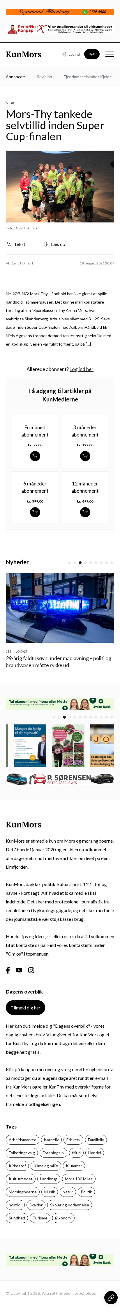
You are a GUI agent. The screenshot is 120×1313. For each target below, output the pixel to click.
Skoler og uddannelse (69, 1204)
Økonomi (63, 1217)
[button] (69, 562)
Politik (86, 1191)
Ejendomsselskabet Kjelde (81, 76)
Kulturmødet (21, 1178)
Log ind (74, 54)
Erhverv (73, 1139)
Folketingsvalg (22, 1152)
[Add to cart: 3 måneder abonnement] (85, 456)
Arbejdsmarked (22, 1139)
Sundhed (17, 1217)
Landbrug (48, 1178)
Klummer (74, 1165)
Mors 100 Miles (79, 1178)
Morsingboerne (23, 1191)
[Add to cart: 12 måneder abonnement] (85, 512)
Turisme (40, 1217)
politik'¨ (15, 1204)
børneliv (51, 1139)
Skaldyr (36, 1204)
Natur (68, 1191)
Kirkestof (17, 1165)
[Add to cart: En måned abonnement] (35, 456)
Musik (49, 1191)
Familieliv (96, 1139)
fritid (76, 1152)
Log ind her (81, 369)
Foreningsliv (53, 1152)
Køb (92, 54)
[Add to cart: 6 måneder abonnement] (35, 512)
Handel (94, 1152)
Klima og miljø (45, 1165)
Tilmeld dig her (25, 1007)
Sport (11, 103)
